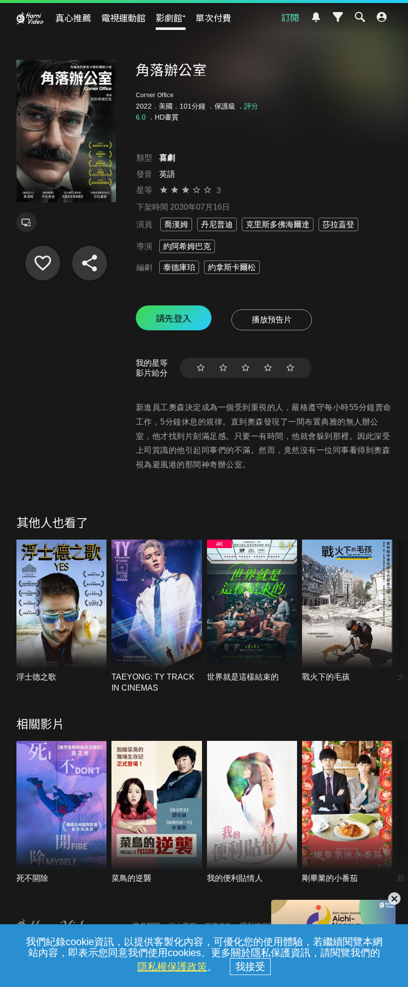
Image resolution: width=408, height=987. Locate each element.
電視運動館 (123, 17)
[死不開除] (61, 812)
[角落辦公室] (42, 263)
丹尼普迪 (217, 224)
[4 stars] (268, 368)
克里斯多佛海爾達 (277, 224)
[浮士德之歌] (61, 611)
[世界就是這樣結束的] (252, 611)
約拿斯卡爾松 (232, 267)
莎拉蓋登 (338, 224)
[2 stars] (223, 368)
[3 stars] (245, 368)
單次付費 (213, 17)
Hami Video (29, 18)
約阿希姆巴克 (187, 246)
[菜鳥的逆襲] (156, 812)
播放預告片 (272, 319)
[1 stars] (201, 368)
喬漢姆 (176, 224)
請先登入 (174, 317)
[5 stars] (290, 368)
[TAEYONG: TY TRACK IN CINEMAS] (156, 617)
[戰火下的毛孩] (347, 611)
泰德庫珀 (179, 267)
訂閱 (290, 16)
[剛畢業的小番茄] (347, 812)
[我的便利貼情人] (252, 812)
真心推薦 (73, 17)
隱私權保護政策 (172, 966)
